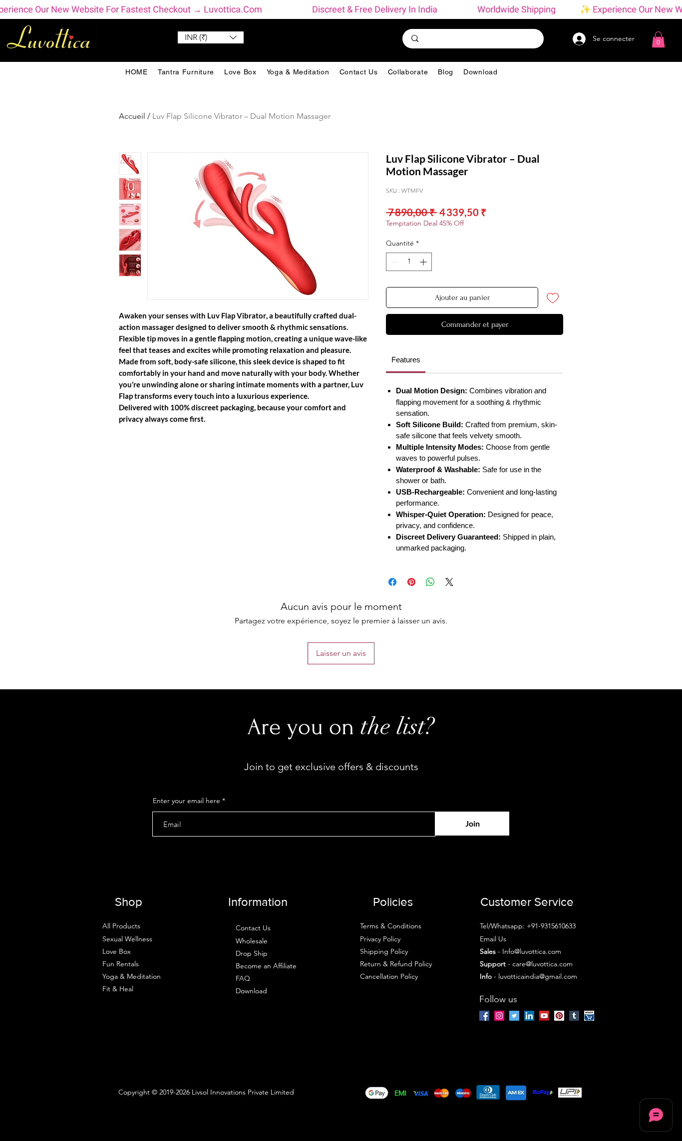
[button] (211, 37)
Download (251, 990)
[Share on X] (449, 582)
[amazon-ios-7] (589, 1016)
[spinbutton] (409, 262)
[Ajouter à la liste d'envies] (552, 297)
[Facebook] (484, 1016)
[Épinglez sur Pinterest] (411, 582)
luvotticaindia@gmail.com (537, 976)
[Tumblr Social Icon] (574, 1016)
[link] (405, 359)
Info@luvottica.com (531, 951)
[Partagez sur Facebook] (392, 582)
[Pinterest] (559, 1016)
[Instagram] (499, 1016)
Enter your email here (186, 800)
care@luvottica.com (542, 963)
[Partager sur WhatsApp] (430, 582)
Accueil (132, 116)
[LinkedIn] (529, 1016)
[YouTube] (544, 1016)
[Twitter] (514, 1016)
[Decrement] (393, 262)
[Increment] (424, 262)
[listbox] (211, 37)
